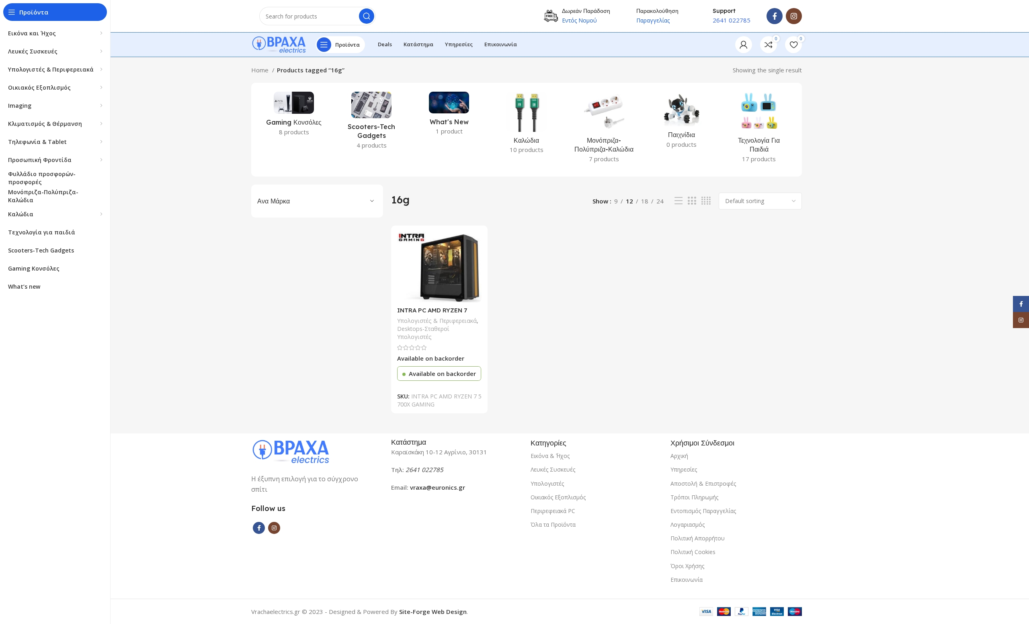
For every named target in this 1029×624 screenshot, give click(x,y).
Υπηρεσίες (683, 469)
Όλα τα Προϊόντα (553, 524)
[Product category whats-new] (449, 116)
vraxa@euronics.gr (437, 487)
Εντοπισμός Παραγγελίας (703, 511)
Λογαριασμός (687, 524)
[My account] (743, 45)
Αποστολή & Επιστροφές (703, 483)
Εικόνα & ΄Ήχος (550, 456)
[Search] (366, 16)
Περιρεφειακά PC (553, 511)
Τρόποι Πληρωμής (694, 497)
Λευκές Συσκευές (553, 469)
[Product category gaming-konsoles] (294, 116)
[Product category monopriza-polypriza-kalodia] (604, 130)
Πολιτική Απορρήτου (697, 538)
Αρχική (679, 456)
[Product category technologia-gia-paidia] (759, 130)
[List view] (678, 200)
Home (260, 70)
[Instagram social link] (794, 16)
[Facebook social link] (775, 16)
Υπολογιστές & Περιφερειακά (437, 320)
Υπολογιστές (547, 483)
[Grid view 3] (692, 200)
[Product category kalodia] (527, 125)
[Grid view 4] (706, 200)
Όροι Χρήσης (687, 566)
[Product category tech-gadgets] (371, 123)
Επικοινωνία (686, 579)
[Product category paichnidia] (681, 122)
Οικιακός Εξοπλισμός (558, 497)
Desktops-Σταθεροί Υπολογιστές (423, 333)
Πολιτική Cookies (692, 552)
